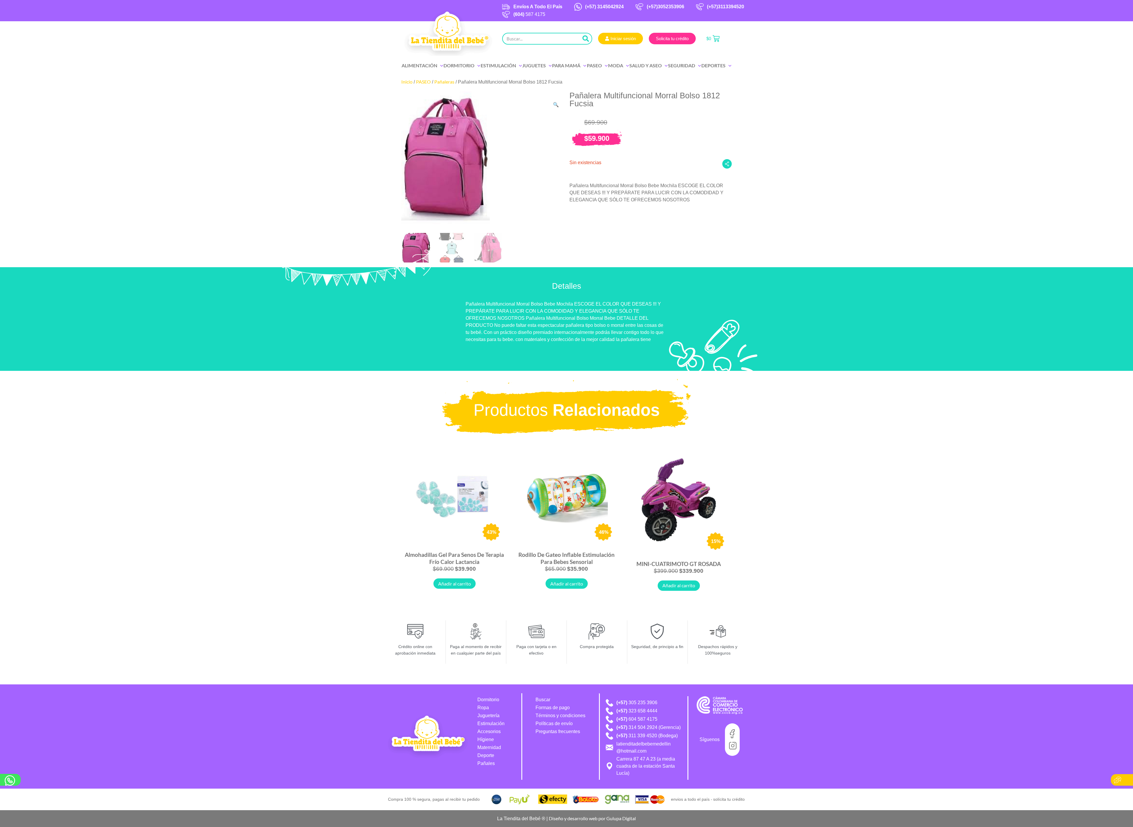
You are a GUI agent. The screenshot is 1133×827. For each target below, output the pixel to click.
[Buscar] (586, 38)
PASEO (594, 65)
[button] (556, 104)
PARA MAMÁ (566, 65)
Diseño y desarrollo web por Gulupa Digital (592, 818)
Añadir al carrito (454, 583)
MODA (615, 65)
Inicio (406, 81)
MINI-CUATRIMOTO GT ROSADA (678, 563)
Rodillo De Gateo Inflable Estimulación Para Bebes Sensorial (566, 558)
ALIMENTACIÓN (419, 65)
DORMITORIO (458, 65)
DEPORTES (713, 65)
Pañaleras (444, 81)
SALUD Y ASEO (645, 65)
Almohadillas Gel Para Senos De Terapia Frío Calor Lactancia (454, 558)
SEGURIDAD (681, 65)
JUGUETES (534, 65)
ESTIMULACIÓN (498, 65)
